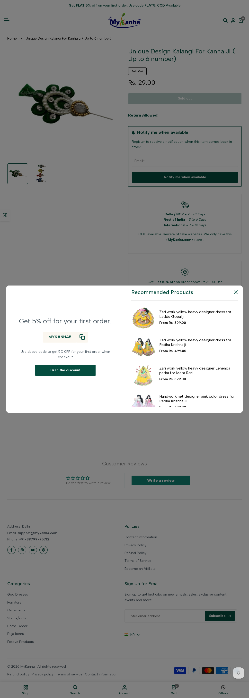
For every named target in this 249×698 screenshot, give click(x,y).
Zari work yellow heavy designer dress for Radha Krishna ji (195, 342)
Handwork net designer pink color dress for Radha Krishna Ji (197, 398)
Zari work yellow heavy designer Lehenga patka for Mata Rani (194, 370)
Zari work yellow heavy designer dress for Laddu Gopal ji (195, 314)
